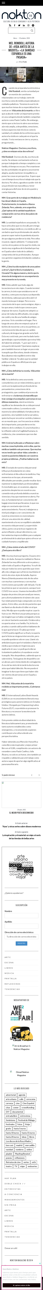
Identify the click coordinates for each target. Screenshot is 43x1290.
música (9, 973)
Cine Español (28, 1103)
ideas (24, 1137)
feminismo (10, 1120)
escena (9, 962)
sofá (34, 1162)
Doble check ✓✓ (15, 1183)
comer (16, 1107)
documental (17, 1111)
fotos (19, 1124)
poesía (9, 1158)
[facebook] (14, 25)
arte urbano (11, 1099)
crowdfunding (28, 1107)
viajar (22, 1166)
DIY (7, 1111)
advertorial (11, 1095)
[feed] (10, 25)
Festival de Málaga (26, 1120)
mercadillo (30, 1145)
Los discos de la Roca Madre (18, 1141)
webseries (32, 1166)
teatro (9, 1166)
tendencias (12, 989)
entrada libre (11, 1116)
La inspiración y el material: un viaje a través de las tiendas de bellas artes (21, 835)
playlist (9, 1153)
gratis (8, 1128)
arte (8, 957)
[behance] (33, 25)
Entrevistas (13, 1189)
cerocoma (30, 1099)
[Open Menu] (3, 3)
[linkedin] (24, 25)
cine (18, 1103)
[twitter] (19, 25)
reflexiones (12, 984)
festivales (10, 1124)
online (29, 1149)
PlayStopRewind (22, 1153)
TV (15, 1166)
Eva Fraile (23, 61)
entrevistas (25, 1116)
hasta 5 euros (20, 1128)
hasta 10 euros (12, 1132)
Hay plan (11, 1178)
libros (15, 38)
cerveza (9, 1103)
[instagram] (28, 25)
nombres (20, 1149)
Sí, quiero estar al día (21, 1285)
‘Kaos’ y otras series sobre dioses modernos (21, 825)
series (26, 1162)
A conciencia (13, 1194)
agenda (22, 1095)
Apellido (8, 921)
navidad (9, 1149)
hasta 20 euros (12, 1137)
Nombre (8, 911)
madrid (19, 1145)
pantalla (11, 978)
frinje (27, 1124)
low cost (9, 1145)
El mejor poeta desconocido (21, 812)
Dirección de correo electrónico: (19, 932)
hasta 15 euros (28, 1132)
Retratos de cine (13, 1162)
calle (21, 1099)
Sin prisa (10, 1205)
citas (8, 1107)
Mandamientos (15, 1200)
